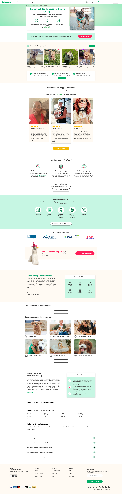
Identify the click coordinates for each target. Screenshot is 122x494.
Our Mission (54, 479)
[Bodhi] (35, 64)
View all (92, 46)
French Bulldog (38, 5)
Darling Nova (59, 140)
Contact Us (71, 473)
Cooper (36, 140)
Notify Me (86, 36)
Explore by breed (38, 476)
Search (36, 470)
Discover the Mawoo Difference (61, 223)
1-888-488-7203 (93, 487)
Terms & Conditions (73, 479)
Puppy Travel (54, 473)
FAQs (70, 470)
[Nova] (87, 64)
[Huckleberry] (70, 64)
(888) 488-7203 (105, 2)
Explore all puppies (39, 473)
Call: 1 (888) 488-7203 (62, 189)
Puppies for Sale (30, 5)
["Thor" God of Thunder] (52, 64)
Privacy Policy (71, 476)
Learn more (62, 78)
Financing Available (92, 2)
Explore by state (38, 479)
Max (79, 140)
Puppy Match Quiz (41, 175)
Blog (53, 476)
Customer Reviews (56, 470)
